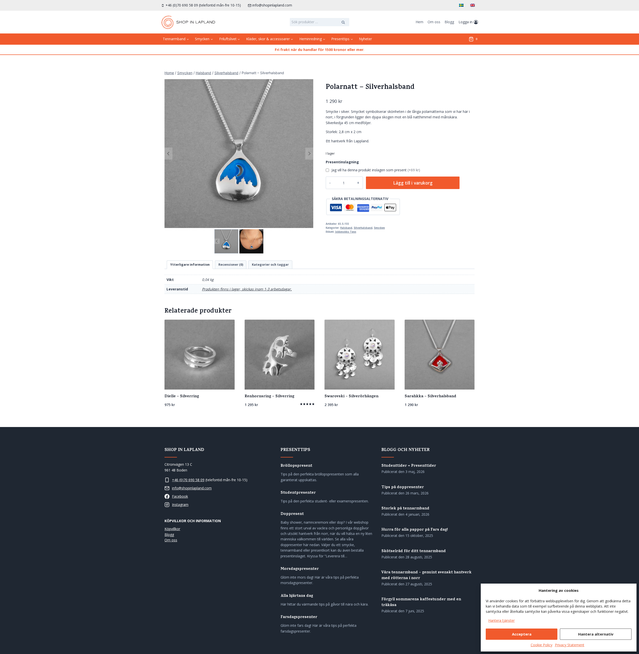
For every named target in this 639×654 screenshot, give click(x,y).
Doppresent (292, 514)
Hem (419, 21)
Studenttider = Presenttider (408, 466)
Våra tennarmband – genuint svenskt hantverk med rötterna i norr (426, 575)
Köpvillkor (172, 528)
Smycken (379, 227)
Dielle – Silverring (181, 396)
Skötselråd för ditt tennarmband (413, 551)
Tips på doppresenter (402, 487)
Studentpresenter (298, 493)
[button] (226, 241)
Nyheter (365, 38)
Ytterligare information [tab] (190, 264)
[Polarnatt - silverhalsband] (238, 153)
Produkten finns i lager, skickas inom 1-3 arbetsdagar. (247, 289)
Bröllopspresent (296, 466)
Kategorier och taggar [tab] (270, 264)
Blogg (449, 21)
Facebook (180, 496)
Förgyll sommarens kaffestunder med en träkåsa (421, 602)
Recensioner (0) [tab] (230, 264)
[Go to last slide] (168, 154)
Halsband (346, 227)
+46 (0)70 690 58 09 (188, 479)
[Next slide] (309, 154)
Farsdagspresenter (299, 617)
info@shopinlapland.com (192, 488)
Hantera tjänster (501, 620)
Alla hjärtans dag (297, 596)
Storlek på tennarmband (405, 509)
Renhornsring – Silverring (269, 396)
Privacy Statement (569, 645)
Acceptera (521, 634)
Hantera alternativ (596, 634)
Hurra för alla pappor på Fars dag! (414, 530)
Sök (343, 22)
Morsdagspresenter (300, 569)
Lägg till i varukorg (413, 183)
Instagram (180, 504)
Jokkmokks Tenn (345, 231)
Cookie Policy (541, 645)
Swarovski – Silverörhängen (351, 396)
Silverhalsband (363, 227)
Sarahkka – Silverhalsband (430, 396)
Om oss (434, 21)
